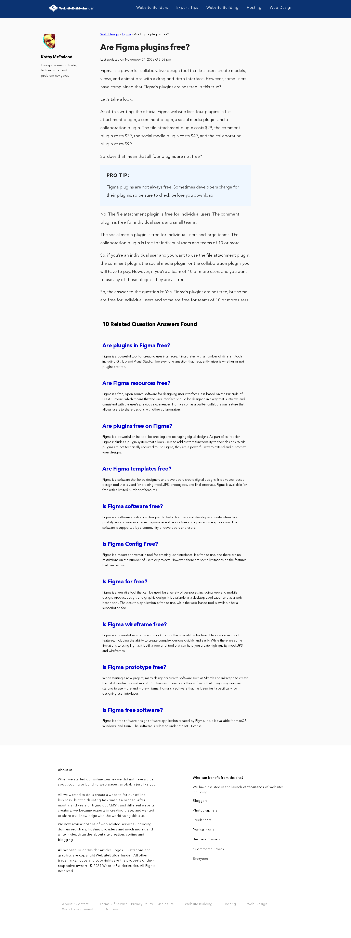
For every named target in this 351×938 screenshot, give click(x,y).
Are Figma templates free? (136, 469)
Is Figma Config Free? (130, 544)
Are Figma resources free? (136, 383)
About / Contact (75, 904)
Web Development (77, 909)
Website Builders (152, 8)
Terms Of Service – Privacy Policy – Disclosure (137, 904)
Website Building (222, 8)
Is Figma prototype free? (134, 667)
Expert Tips (187, 8)
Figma (126, 34)
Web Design (281, 8)
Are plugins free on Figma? (137, 426)
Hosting (254, 8)
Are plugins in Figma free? (136, 346)
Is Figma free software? (132, 710)
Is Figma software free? (132, 507)
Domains (111, 909)
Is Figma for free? (124, 582)
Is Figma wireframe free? (134, 625)
